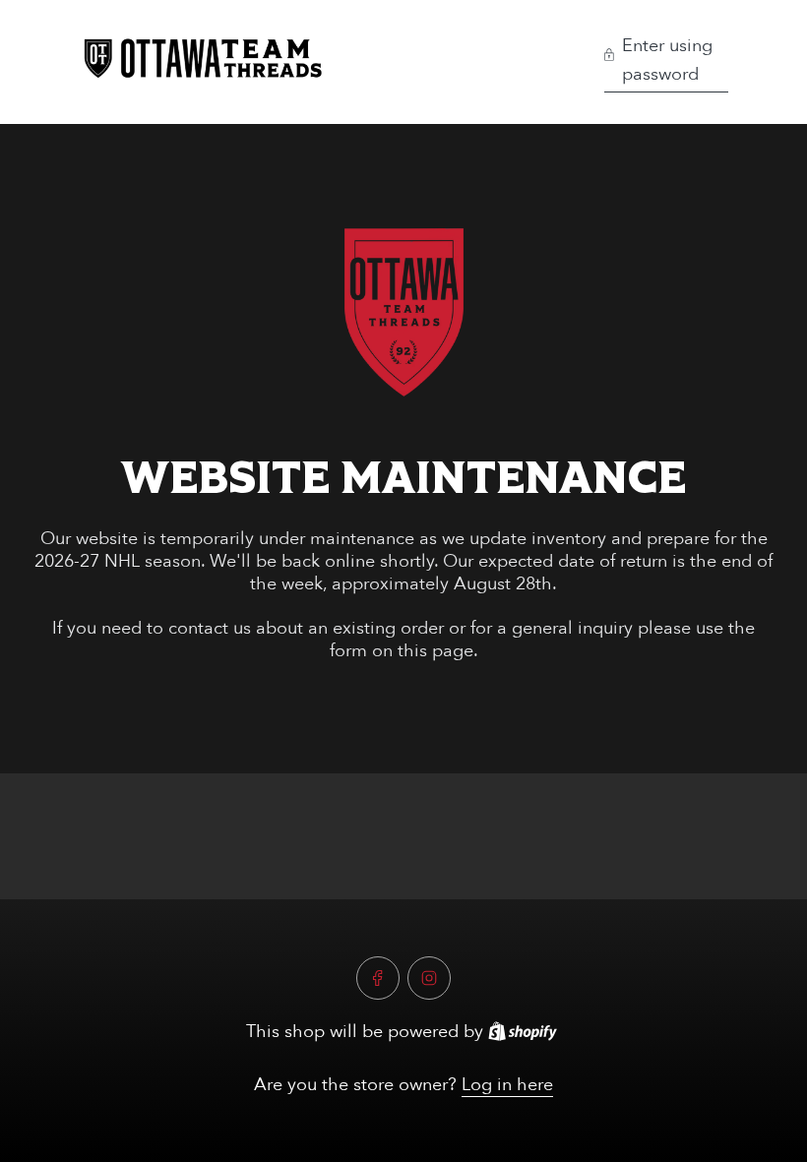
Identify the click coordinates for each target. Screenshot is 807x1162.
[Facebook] (378, 978)
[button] (666, 61)
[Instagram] (429, 978)
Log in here (507, 1084)
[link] (404, 312)
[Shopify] (522, 1031)
